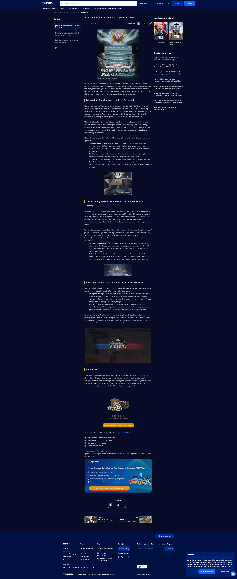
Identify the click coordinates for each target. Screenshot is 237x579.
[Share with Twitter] (144, 23)
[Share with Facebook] (138, 23)
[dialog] (210, 564)
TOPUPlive (88, 432)
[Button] (138, 23)
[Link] (64, 567)
